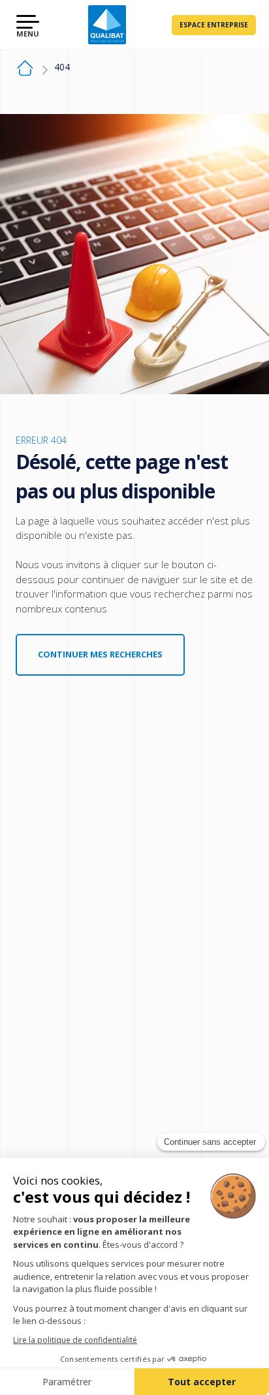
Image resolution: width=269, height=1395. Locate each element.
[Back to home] (106, 24)
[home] (25, 70)
